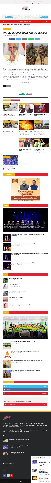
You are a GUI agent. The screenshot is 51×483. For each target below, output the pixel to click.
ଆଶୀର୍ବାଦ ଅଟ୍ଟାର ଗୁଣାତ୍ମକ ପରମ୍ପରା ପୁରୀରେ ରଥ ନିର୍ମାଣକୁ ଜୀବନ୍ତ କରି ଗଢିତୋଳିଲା (25, 370)
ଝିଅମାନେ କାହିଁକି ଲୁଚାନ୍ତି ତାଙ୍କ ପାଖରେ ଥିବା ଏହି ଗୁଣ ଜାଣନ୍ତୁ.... (20, 304)
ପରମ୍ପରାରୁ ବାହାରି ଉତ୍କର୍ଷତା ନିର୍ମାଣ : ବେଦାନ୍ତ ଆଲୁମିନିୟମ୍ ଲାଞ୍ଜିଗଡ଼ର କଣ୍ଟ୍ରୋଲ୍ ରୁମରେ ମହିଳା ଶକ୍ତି (25, 330)
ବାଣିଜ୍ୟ (6, 312)
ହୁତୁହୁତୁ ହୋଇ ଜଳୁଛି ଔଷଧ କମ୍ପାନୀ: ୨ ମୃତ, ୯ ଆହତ (25, 132)
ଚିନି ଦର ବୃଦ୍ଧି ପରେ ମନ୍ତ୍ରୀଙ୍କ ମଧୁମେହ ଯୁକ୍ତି (25, 115)
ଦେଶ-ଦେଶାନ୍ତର (7, 29)
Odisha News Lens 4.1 (15, 100)
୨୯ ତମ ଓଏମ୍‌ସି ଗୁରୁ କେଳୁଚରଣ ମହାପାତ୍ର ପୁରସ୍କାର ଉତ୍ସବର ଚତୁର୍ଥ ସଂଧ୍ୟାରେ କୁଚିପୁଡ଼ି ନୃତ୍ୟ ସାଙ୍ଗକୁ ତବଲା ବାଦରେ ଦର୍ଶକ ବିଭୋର (29, 254)
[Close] (50, 457)
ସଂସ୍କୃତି (6, 205)
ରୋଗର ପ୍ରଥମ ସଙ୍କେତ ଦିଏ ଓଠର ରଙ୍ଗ (16, 297)
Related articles (7, 100)
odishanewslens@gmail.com (9, 466)
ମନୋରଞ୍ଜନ (37, 139)
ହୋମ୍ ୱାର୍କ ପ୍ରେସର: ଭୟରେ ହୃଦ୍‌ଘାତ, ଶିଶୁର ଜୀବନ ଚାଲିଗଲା (9, 167)
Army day (8, 86)
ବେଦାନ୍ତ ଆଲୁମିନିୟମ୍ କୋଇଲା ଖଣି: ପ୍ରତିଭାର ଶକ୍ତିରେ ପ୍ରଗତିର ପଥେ (23, 341)
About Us (12, 481)
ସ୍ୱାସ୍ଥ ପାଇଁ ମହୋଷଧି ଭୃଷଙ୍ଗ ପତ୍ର (15, 278)
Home (3, 481)
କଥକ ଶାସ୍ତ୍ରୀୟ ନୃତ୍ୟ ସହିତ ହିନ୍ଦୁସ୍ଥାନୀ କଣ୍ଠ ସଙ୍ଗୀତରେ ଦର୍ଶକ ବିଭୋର (23, 262)
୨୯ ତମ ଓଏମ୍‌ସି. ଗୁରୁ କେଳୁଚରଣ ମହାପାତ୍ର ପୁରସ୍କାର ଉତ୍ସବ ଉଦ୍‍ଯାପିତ (23, 243)
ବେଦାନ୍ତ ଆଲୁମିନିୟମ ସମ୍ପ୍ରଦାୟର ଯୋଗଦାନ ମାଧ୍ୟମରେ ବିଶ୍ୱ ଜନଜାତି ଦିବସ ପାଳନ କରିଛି (26, 360)
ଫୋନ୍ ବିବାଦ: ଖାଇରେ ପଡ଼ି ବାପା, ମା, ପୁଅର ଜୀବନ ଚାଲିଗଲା (40, 132)
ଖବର (4, 435)
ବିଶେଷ (5, 274)
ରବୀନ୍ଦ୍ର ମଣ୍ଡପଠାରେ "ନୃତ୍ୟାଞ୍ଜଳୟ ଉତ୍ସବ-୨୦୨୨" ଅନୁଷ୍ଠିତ (18, 224)
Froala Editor (28, 82)
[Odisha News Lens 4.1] (7, 417)
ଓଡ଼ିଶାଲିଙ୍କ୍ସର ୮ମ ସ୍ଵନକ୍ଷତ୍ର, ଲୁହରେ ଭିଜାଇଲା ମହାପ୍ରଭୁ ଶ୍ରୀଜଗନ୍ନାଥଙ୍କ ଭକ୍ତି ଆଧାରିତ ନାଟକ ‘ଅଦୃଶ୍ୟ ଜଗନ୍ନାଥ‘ (28, 235)
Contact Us (7, 481)
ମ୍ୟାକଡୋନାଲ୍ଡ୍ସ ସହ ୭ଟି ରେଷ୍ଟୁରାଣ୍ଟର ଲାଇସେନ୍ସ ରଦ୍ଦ (9, 115)
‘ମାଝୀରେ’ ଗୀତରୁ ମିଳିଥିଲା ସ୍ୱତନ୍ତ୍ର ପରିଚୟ (39, 150)
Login (39, 3)
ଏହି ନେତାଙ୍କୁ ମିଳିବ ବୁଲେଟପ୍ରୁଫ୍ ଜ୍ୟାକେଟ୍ (25, 150)
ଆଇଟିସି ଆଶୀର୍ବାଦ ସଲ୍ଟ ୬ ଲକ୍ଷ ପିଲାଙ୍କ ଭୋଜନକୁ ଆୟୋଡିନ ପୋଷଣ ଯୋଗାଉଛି (25, 351)
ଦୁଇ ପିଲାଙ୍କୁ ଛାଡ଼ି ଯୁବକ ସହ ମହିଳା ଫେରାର (40, 115)
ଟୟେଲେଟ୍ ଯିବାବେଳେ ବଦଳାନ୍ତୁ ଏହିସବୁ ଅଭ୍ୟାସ (17, 291)
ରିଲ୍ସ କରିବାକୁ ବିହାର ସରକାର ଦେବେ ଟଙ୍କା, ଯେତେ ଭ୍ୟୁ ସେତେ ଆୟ (9, 133)
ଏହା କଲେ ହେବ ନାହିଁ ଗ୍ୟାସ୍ (13, 284)
